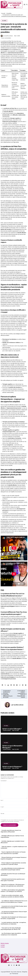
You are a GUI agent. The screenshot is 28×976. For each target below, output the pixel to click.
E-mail (2, 806)
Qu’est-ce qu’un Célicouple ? (12, 729)
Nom (2, 800)
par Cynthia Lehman (8, 35)
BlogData (24, 971)
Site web (2, 813)
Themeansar (15, 973)
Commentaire (4, 780)
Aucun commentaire (6, 38)
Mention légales (5, 943)
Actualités (4, 20)
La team (3, 945)
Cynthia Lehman (18, 705)
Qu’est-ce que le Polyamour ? (12, 766)
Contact (3, 947)
